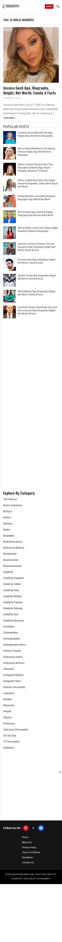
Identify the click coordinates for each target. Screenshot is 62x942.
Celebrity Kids (11, 590)
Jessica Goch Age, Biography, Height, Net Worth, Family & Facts (29, 90)
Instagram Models (13, 675)
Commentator (10, 632)
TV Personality (11, 741)
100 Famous (10, 499)
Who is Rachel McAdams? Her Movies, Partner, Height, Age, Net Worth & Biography (37, 151)
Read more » (9, 118)
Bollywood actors (13, 541)
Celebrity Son (10, 614)
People (7, 711)
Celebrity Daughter (13, 578)
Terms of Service (31, 852)
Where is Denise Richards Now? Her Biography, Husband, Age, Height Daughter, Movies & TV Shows (35, 167)
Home (25, 837)
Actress (7, 511)
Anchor (7, 517)
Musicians (9, 705)
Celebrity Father (12, 584)
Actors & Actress (12, 505)
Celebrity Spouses (13, 620)
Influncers (8, 668)
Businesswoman (12, 565)
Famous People (12, 650)
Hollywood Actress (13, 662)
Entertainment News (14, 644)
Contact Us (28, 862)
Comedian (8, 626)
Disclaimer (27, 857)
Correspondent (11, 638)
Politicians (9, 723)
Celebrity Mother (12, 596)
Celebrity (8, 572)
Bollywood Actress (13, 547)
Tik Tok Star (9, 735)
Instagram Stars (12, 681)
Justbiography (43, 879)
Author (6, 529)
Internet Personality (14, 687)
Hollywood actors (13, 656)
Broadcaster (10, 553)
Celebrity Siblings (13, 608)
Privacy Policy (29, 847)
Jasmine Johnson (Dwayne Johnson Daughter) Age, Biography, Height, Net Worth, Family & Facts (36, 246)
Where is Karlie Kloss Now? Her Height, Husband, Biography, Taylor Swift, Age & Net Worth (38, 183)
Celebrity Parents (13, 602)
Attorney (8, 523)
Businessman (10, 559)
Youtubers (8, 747)
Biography (8, 535)
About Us (27, 842)
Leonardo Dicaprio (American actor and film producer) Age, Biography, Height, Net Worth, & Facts (37, 310)
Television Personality (15, 729)
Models (7, 699)
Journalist (8, 693)
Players (7, 717)
